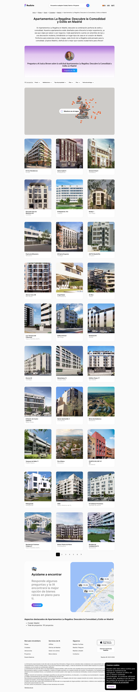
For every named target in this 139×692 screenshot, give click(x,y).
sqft (113, 5)
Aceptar (111, 687)
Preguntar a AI (68, 70)
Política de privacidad (120, 682)
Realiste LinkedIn (78, 651)
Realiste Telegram (78, 647)
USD (108, 5)
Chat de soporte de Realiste (106, 649)
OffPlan (51, 644)
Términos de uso (28, 687)
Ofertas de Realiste (54, 647)
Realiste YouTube (78, 644)
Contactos (76, 654)
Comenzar (37, 605)
